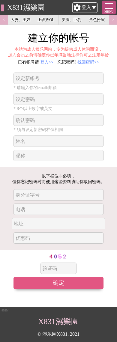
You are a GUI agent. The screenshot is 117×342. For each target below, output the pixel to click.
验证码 (50, 268)
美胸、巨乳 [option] (71, 19)
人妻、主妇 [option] (20, 19)
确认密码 (25, 120)
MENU (108, 11)
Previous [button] (4, 20)
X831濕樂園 (26, 7)
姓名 (20, 141)
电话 (20, 209)
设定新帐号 (28, 78)
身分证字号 (28, 195)
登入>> (46, 62)
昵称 (20, 155)
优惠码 (23, 238)
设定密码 (25, 99)
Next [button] (113, 20)
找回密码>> (88, 62)
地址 (18, 223)
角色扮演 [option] (97, 19)
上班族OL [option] (46, 19)
